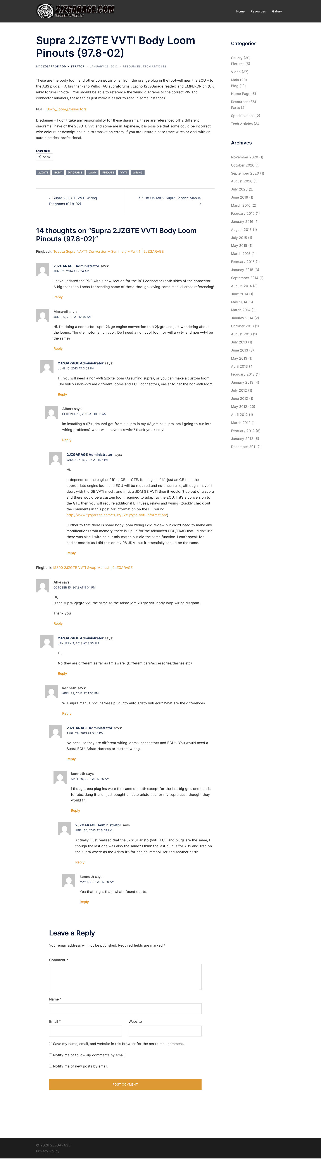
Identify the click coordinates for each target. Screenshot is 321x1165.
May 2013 (239, 358)
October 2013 (242, 326)
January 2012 (242, 438)
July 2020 (239, 189)
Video (236, 72)
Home (240, 11)
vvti (123, 172)
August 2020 (241, 181)
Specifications (242, 115)
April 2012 (239, 414)
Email (55, 1021)
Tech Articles (154, 66)
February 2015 (243, 261)
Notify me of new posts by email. (80, 1066)
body (58, 172)
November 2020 (244, 157)
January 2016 (242, 221)
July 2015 (239, 237)
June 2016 (239, 197)
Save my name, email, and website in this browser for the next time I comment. (118, 1043)
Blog (234, 86)
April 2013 (239, 366)
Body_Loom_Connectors (66, 109)
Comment (58, 960)
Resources (258, 11)
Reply (58, 297)
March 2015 (240, 253)
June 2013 (239, 350)
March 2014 (240, 310)
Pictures (237, 64)
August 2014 (241, 286)
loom (92, 172)
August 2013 (241, 334)
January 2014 (242, 318)
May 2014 (239, 302)
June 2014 (239, 294)
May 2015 (239, 245)
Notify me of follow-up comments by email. (89, 1055)
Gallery (277, 11)
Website (135, 1021)
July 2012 (239, 390)
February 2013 (243, 374)
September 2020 (245, 173)
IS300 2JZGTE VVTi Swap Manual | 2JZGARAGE (93, 567)
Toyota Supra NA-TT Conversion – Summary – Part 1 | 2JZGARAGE (108, 251)
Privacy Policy (47, 1151)
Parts (235, 107)
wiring (137, 172)
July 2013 (239, 342)
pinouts (108, 172)
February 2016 (243, 213)
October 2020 (242, 165)
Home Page (240, 93)
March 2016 (240, 205)
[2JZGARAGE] (75, 11)
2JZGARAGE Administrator (63, 66)
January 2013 (242, 382)
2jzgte (43, 172)
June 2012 (239, 398)
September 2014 (244, 278)
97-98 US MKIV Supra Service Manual (170, 198)
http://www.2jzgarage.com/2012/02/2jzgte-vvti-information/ (117, 515)
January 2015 (242, 270)
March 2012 (240, 422)
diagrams (75, 172)
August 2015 (241, 229)
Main (235, 80)
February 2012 (243, 431)
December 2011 (244, 446)
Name (55, 999)
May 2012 (239, 406)
